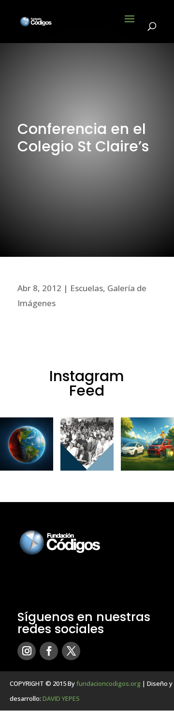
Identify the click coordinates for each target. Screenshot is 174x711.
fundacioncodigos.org (108, 683)
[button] (26, 444)
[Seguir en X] (71, 651)
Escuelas (86, 288)
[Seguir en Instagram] (26, 651)
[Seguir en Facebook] (49, 651)
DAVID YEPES (61, 698)
